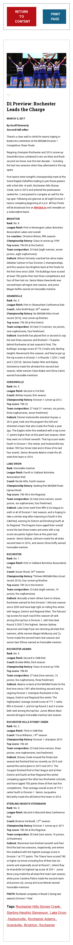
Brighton (31, 925)
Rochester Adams (42, 919)
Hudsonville (17, 919)
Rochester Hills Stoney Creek (38, 906)
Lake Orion (58, 913)
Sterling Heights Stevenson (28, 913)
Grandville (15, 925)
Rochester (47, 925)
